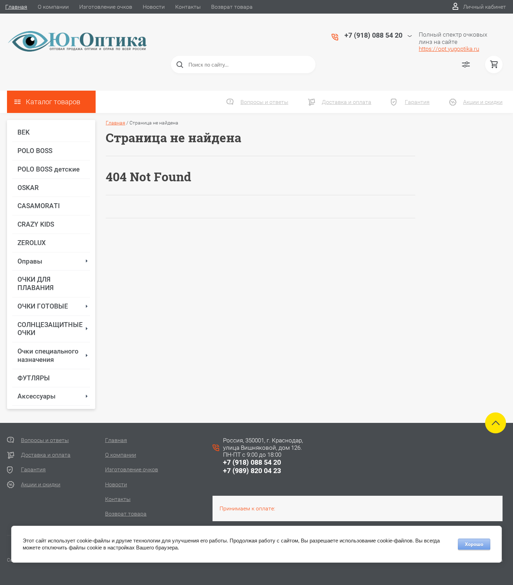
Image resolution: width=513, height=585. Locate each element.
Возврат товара (232, 6)
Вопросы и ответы (264, 102)
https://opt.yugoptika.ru (449, 48)
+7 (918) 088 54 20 (252, 462)
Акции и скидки (483, 102)
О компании (53, 6)
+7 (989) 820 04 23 (252, 470)
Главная (16, 6)
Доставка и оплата (346, 102)
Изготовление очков (105, 6)
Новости (154, 6)
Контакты (188, 6)
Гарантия (417, 102)
